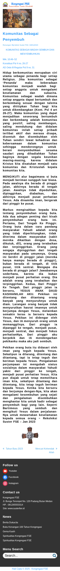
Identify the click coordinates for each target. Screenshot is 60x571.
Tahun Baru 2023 (14, 448)
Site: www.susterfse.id (14, 508)
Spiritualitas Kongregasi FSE (17, 536)
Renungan (7, 45)
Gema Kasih (9, 531)
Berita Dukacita (10, 522)
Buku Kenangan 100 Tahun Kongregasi (22, 527)
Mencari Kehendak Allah (44, 450)
